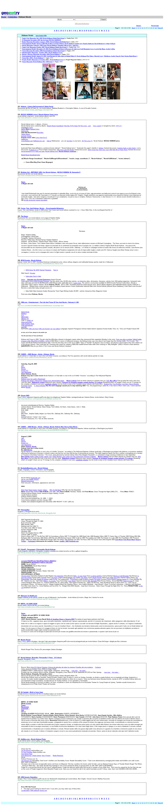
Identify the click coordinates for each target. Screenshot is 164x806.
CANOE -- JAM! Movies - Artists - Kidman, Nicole (37, 354)
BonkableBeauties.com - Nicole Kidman (34, 468)
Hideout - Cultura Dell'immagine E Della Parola (37, 106)
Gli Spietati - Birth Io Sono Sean (32, 692)
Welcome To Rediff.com (29, 596)
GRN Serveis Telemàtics (29, 777)
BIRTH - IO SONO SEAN (29, 604)
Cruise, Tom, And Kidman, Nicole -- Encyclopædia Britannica (42, 208)
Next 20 (160, 28)
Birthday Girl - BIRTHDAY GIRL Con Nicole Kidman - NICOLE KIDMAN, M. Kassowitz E (50, 172)
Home (3, 17)
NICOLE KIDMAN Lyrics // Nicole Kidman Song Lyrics (39, 114)
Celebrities (12, 17)
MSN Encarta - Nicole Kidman (31, 260)
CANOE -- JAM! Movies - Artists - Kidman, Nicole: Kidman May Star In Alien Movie (49, 427)
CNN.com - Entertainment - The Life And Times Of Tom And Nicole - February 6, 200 (50, 302)
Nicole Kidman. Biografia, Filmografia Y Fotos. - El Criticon (41, 657)
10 (156, 28)
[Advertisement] (82, 6)
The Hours (24, 216)
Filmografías (25, 510)
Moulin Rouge (25, 640)
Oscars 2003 (25, 395)
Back (133, 28)
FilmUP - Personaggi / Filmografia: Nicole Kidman (38, 549)
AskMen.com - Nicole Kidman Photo (33, 739)
